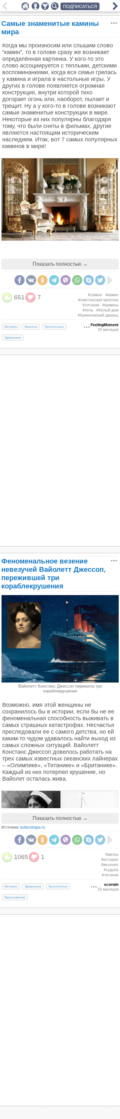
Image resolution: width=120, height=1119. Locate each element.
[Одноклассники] (42, 280)
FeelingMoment (104, 325)
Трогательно (54, 326)
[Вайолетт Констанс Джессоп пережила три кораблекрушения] (60, 681)
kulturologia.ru (32, 827)
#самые (95, 295)
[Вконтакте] (31, 280)
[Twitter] (100, 280)
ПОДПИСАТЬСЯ (80, 6)
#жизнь (111, 854)
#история (109, 860)
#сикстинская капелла (98, 300)
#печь (88, 310)
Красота (31, 326)
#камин (111, 295)
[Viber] (65, 280)
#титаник (91, 305)
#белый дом (107, 310)
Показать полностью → (60, 264)
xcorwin (111, 885)
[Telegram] (54, 280)
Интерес (11, 326)
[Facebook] (19, 280)
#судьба (111, 870)
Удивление (12, 337)
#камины (110, 305)
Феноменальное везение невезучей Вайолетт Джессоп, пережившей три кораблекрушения (53, 573)
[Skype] (89, 280)
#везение (109, 865)
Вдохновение (14, 897)
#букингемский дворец (98, 315)
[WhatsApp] (77, 280)
